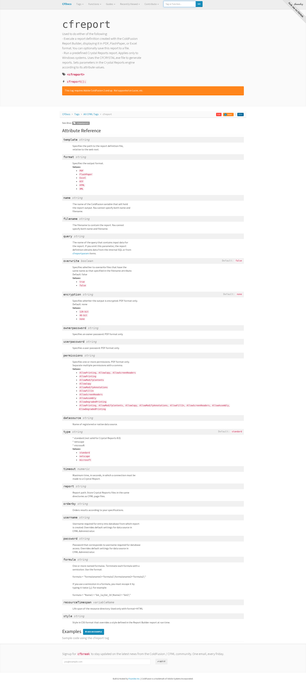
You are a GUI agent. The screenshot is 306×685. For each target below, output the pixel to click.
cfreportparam (82, 123)
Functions (94, 4)
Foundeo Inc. (134, 678)
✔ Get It (161, 661)
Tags (79, 4)
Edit (218, 114)
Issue (229, 114)
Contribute (151, 4)
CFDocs (66, 114)
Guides (110, 4)
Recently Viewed (129, 4)
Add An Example (94, 631)
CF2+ (240, 114)
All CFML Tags (91, 114)
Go (199, 4)
